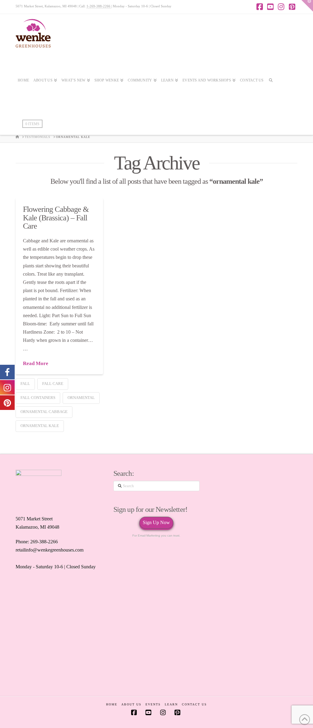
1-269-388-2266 (99, 6)
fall (25, 383)
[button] (307, 6)
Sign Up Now (156, 522)
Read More (35, 363)
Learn (171, 704)
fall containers (37, 397)
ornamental (81, 397)
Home (111, 704)
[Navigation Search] (271, 98)
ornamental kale (39, 425)
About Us (131, 704)
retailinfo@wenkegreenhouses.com (49, 549)
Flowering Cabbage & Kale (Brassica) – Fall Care (56, 217)
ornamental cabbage (44, 411)
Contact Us (194, 704)
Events (153, 704)
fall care (52, 383)
